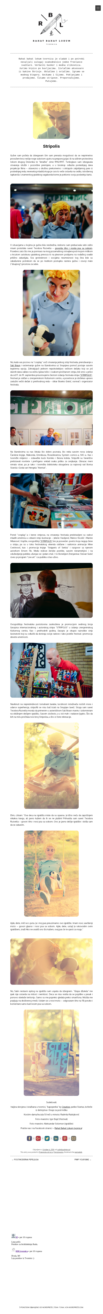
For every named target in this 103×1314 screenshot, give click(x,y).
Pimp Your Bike (83, 1159)
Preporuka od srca (46, 1152)
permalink (78, 1152)
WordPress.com (76, 1307)
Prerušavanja (58, 1152)
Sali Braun (15, 365)
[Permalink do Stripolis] (51, 138)
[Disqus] (51, 1196)
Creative (66, 1107)
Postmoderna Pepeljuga (25, 1159)
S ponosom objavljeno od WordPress (35, 1307)
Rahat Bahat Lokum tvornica (68, 1128)
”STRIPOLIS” (86, 375)
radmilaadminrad (63, 1149)
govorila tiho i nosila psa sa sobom (73, 248)
